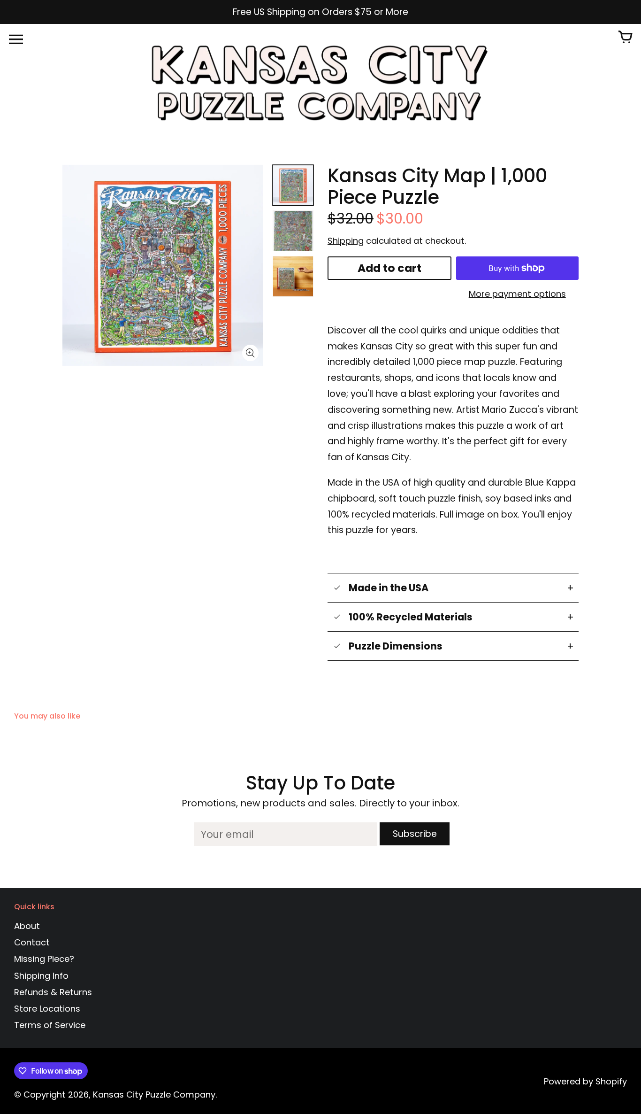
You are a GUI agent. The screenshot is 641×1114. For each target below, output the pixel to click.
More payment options (517, 294)
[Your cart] (625, 38)
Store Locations (47, 1008)
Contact (32, 942)
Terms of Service (49, 1025)
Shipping (346, 241)
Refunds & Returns (53, 992)
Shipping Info (41, 976)
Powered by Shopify (585, 1081)
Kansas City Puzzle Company (154, 1094)
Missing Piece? (44, 959)
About (27, 926)
